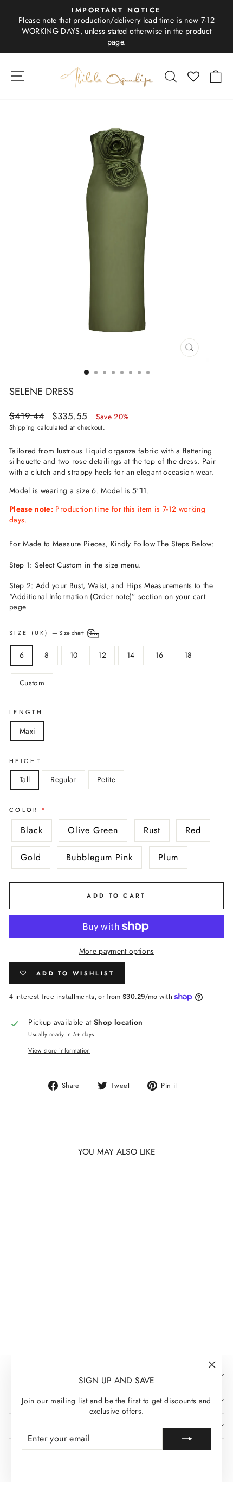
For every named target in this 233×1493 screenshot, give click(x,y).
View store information (59, 1051)
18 (188, 655)
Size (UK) (47, 632)
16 (160, 655)
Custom (32, 682)
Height (25, 761)
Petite (106, 779)
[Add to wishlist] (23, 1185)
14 (131, 655)
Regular (63, 779)
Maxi (27, 731)
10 (74, 655)
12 (102, 655)
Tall (25, 779)
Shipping (22, 427)
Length (26, 712)
